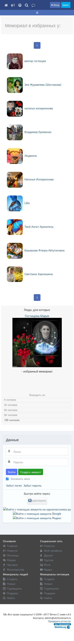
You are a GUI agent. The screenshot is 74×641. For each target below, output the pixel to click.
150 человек (12, 420)
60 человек (10, 410)
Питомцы (13, 555)
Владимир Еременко (37, 132)
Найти (11, 598)
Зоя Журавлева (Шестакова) (42, 84)
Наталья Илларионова (39, 179)
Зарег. (65, 5)
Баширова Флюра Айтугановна (44, 250)
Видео (48, 569)
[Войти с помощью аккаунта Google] (37, 513)
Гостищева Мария (37, 316)
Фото (47, 565)
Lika (27, 203)
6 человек (10, 399)
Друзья (48, 555)
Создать (12, 579)
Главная (12, 546)
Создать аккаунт (30, 472)
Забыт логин (14, 485)
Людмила (30, 155)
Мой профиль (53, 550)
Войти (12, 472)
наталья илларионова (38, 108)
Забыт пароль (32, 485)
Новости (12, 550)
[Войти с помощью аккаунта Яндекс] (37, 517)
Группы (48, 560)
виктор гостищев (35, 61)
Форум (11, 560)
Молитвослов (15, 569)
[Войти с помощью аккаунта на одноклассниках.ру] (37, 509)
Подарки (12, 593)
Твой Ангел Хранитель (38, 226)
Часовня (12, 565)
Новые (11, 584)
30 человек (10, 405)
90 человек (10, 415)
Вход (56, 5)
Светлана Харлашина (38, 274)
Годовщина (14, 588)
